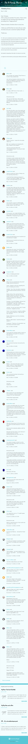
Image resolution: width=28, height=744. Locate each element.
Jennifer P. (9, 221)
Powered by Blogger (14, 738)
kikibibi (8, 577)
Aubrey (8, 609)
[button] (26, 9)
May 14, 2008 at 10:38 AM (12, 368)
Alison (8, 73)
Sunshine (9, 211)
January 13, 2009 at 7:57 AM (13, 643)
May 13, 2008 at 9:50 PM (12, 167)
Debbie (8, 200)
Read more (24, 701)
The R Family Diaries (13, 2)
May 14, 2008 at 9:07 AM (12, 337)
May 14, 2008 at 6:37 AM (12, 217)
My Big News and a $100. (7, 705)
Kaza (8, 469)
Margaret (9, 539)
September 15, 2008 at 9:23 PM (13, 495)
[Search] (26, 3)
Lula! (8, 108)
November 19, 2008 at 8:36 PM (13, 624)
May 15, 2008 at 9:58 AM (12, 436)
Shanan (8, 486)
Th (5, 68)
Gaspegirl (9, 549)
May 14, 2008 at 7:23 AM (12, 230)
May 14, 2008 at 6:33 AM (12, 207)
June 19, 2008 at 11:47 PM (12, 465)
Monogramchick (10, 477)
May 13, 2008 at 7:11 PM (12, 92)
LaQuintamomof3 (10, 440)
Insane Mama (10, 330)
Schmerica (9, 341)
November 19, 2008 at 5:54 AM (13, 545)
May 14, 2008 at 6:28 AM (12, 196)
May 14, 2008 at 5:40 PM (12, 417)
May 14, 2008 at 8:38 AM (12, 268)
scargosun (9, 272)
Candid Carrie (10, 171)
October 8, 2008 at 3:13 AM (12, 507)
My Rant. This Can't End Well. (8, 690)
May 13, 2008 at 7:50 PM (12, 104)
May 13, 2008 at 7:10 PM (12, 85)
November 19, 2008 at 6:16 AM (13, 563)
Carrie (8, 618)
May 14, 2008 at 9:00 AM (12, 326)
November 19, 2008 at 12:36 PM (14, 614)
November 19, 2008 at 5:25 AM (13, 535)
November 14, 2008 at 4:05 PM (13, 525)
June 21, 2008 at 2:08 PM (12, 473)
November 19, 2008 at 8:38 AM (13, 605)
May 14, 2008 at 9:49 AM (12, 357)
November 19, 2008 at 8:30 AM (13, 583)
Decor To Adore (10, 559)
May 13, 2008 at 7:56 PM (12, 134)
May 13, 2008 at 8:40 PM (12, 152)
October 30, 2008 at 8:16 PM (13, 516)
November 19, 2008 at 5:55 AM (13, 555)
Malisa (8, 627)
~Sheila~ (9, 390)
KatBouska (9, 421)
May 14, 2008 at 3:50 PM (12, 386)
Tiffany (8, 138)
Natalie (8, 247)
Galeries (17, 741)
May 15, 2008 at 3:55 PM (12, 446)
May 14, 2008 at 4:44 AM (12, 181)
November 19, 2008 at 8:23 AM (13, 573)
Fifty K (8, 511)
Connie (8, 259)
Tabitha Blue (9, 529)
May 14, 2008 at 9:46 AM (12, 346)
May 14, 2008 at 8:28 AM (12, 255)
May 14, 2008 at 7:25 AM (12, 243)
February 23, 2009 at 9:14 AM (13, 677)
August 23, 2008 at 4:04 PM (13, 482)
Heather (8, 185)
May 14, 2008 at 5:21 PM (12, 399)
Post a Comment (6, 680)
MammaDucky (10, 596)
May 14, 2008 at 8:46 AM (12, 276)
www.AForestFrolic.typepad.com (14, 567)
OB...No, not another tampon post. (9, 721)
